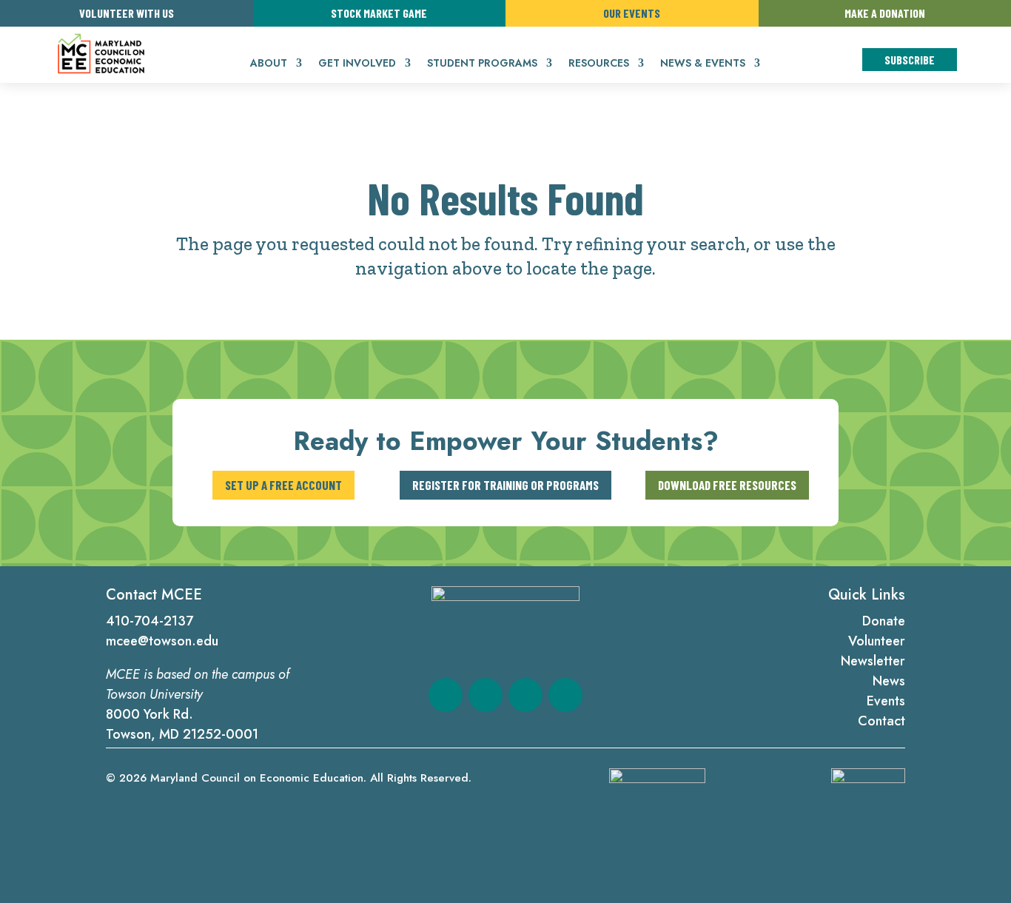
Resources (598, 64)
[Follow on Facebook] (446, 695)
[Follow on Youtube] (565, 695)
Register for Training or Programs (505, 484)
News (889, 681)
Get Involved (357, 64)
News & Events (702, 64)
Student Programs (482, 64)
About (268, 64)
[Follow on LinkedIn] (525, 695)
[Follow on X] (485, 695)
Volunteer (876, 641)
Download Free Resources (727, 484)
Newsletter (873, 661)
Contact (881, 721)
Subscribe (909, 60)
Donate (883, 621)
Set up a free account (283, 484)
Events (886, 701)
